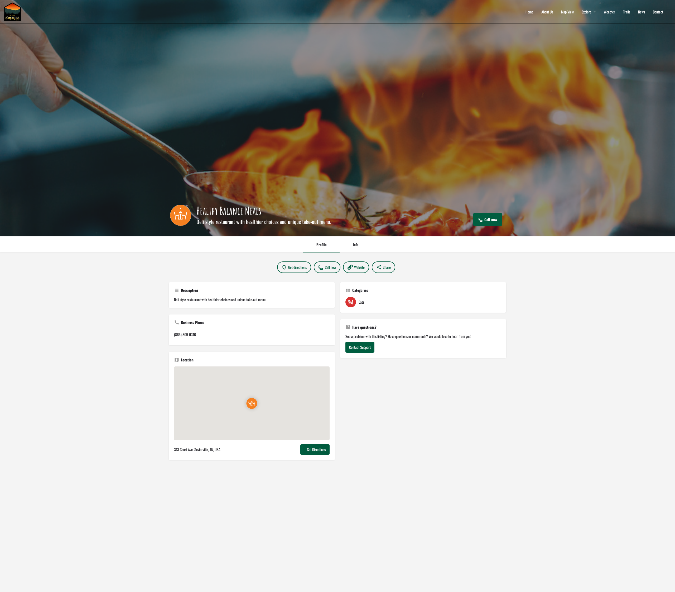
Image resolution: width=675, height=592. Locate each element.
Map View (567, 12)
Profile (321, 244)
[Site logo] (13, 11)
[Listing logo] (180, 215)
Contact (658, 12)
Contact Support (360, 347)
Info (356, 244)
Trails (626, 12)
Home (529, 12)
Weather (609, 12)
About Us (547, 12)
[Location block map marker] (251, 403)
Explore (586, 12)
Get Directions (316, 449)
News (641, 12)
